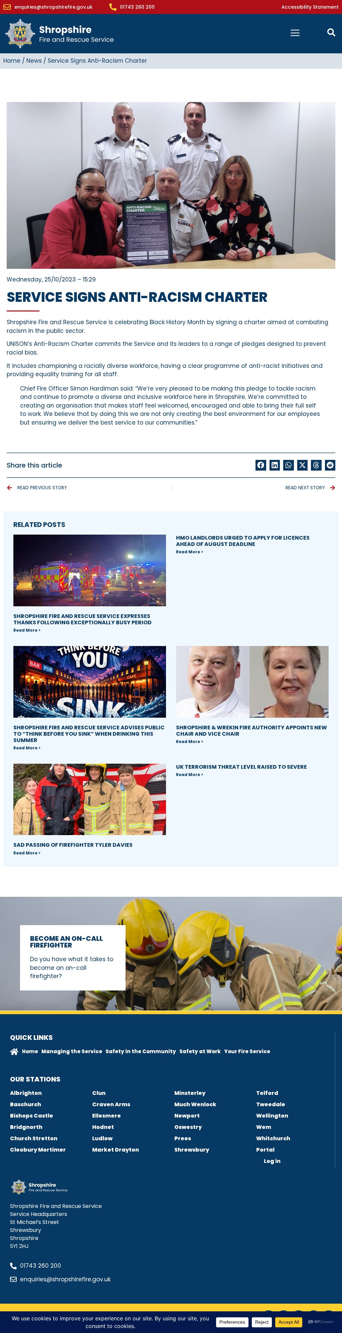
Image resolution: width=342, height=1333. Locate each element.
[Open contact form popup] (331, 32)
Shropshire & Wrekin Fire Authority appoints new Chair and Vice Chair (251, 731)
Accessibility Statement (310, 7)
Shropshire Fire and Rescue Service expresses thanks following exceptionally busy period (82, 619)
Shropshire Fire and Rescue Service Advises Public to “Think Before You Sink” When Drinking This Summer (89, 734)
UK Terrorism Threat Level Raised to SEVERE (241, 767)
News (34, 61)
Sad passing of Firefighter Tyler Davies (73, 845)
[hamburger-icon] (295, 33)
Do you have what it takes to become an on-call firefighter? (71, 967)
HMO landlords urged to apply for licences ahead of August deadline (243, 541)
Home (11, 61)
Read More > (26, 630)
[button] (260, 465)
